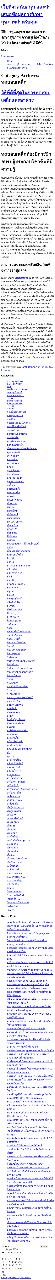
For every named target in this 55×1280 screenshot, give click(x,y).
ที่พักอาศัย (12, 529)
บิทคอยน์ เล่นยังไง (16, 584)
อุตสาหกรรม (13, 774)
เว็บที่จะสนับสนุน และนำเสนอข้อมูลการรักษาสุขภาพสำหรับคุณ (26, 14)
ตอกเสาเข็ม (13, 474)
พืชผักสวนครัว (14, 609)
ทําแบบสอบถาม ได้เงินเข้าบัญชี (23, 543)
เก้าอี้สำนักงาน (14, 778)
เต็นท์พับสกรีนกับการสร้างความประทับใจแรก (30, 922)
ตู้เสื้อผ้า (11, 485)
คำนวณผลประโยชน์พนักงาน (22, 448)
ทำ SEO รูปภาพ (15, 521)
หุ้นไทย (10, 756)
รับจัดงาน (12, 657)
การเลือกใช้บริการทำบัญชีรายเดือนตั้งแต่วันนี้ (30, 1076)
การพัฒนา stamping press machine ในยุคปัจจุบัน (30, 1050)
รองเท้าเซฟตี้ (13, 639)
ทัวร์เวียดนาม (14, 518)
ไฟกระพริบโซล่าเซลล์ (18, 902)
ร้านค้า (10, 679)
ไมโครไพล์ (12, 906)
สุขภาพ (11, 727)
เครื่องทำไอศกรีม (16, 781)
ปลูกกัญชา (12, 587)
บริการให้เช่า (13, 569)
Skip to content (8, 56)
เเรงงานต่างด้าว (15, 873)
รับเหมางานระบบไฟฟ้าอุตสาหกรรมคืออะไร (29, 970)
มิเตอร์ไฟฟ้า (13, 617)
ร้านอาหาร (12, 683)
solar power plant (15, 403)
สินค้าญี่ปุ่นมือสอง (16, 719)
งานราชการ (13, 456)
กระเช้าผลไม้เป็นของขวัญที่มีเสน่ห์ (24, 1145)
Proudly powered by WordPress (16, 1277)
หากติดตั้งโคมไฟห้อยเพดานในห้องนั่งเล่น (28, 1127)
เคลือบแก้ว (12, 803)
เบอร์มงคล (12, 844)
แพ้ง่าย (10, 888)
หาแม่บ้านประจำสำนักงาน (20, 749)
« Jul (3, 1275)
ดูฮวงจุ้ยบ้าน (13, 470)
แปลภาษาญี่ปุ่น (14, 880)
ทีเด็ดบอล (12, 536)
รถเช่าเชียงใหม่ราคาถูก (19, 631)
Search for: (6, 1246)
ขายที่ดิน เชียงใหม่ (16, 426)
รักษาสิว (11, 646)
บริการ (10, 562)
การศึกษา (12, 419)
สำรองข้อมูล (13, 712)
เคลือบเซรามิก (14, 800)
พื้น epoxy (12, 613)
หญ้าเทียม (12, 734)
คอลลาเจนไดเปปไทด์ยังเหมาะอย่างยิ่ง (26, 1028)
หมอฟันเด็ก (13, 738)
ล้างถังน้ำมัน (13, 701)
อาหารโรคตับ (14, 767)
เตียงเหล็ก (12, 833)
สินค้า (10, 716)
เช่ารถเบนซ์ (13, 822)
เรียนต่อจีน (12, 851)
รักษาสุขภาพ (13, 653)
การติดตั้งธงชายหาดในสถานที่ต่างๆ (25, 1164)
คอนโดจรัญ (13, 437)
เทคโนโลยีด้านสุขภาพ (18, 840)
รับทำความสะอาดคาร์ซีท (20, 672)
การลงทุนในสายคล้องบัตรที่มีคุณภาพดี (27, 981)
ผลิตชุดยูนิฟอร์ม (15, 598)
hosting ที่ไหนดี (14, 392)
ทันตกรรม (12, 503)
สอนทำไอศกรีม (15, 705)
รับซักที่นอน (13, 664)
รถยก (10, 628)
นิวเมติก (11, 558)
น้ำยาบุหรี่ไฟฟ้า (15, 554)
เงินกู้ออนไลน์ (14, 811)
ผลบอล (10, 595)
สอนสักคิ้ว (12, 708)
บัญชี (9, 576)
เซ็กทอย (11, 825)
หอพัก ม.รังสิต (14, 745)
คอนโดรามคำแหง (16, 441)
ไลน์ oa (10, 910)
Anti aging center (15, 381)
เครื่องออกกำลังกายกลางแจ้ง (22, 789)
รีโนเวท (11, 690)
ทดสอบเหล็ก (30, 367)
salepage (11, 398)
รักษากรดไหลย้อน (16, 642)
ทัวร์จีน (10, 507)
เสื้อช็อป (11, 855)
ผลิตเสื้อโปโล (14, 602)
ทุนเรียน (11, 540)
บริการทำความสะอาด (18, 565)
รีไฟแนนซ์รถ (13, 694)
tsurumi (10, 408)
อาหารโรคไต (14, 770)
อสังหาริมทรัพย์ (15, 763)
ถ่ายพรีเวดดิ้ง (13, 489)
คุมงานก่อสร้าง (15, 452)
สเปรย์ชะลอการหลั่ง (17, 730)
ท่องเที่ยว (11, 496)
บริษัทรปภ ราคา (15, 573)
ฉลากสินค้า (13, 463)
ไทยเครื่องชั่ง (13, 899)
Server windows (14, 400)
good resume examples (17, 389)
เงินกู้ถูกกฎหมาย (15, 807)
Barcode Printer (14, 384)
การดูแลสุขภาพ (15, 415)
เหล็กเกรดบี (13, 869)
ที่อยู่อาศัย (12, 532)
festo (9, 386)
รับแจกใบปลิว (14, 675)
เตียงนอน (11, 829)
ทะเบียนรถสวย (14, 499)
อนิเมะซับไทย (14, 760)
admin (7, 370)
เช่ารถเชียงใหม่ (15, 818)
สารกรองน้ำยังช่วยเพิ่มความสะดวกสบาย (28, 1167)
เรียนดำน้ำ (12, 847)
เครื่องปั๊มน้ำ (13, 785)
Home (10, 61)
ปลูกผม (10, 591)
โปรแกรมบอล (14, 891)
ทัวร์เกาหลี (12, 514)
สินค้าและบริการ (15, 723)
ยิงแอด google (14, 620)
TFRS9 (10, 406)
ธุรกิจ (10, 547)
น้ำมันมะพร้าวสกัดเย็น (18, 551)
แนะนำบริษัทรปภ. (16, 877)
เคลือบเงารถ (13, 796)
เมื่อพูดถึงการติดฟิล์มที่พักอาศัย (23, 1046)
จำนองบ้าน (12, 459)
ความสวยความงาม (17, 434)
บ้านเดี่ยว (11, 580)
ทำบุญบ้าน (12, 525)
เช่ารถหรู (11, 814)
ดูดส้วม (10, 467)
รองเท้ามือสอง (14, 635)
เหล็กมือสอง (13, 866)
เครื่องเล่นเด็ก (14, 792)
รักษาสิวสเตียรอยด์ (16, 650)
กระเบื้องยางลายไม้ (17, 412)
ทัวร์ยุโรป (12, 510)
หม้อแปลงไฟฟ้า (15, 741)
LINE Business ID (15, 395)
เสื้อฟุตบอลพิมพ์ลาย (17, 858)
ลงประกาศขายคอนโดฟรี (20, 697)
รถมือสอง (12, 624)
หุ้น (8, 752)
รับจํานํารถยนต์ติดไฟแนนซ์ (21, 661)
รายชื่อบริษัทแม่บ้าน (17, 686)
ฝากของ (11, 606)
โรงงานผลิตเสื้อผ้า (16, 895)
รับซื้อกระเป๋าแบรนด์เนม (19, 668)
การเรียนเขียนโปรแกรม (19, 423)
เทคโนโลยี (12, 836)
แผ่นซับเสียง (13, 884)
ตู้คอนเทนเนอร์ (14, 478)
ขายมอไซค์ (13, 430)
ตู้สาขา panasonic (15, 481)
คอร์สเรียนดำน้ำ (15, 445)
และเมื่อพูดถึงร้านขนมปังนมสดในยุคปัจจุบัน (29, 1094)
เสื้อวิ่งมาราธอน (15, 862)
